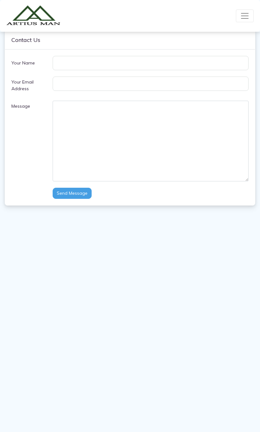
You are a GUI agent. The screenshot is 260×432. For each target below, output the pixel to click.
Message (20, 106)
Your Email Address (22, 85)
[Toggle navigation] (245, 16)
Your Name (23, 63)
